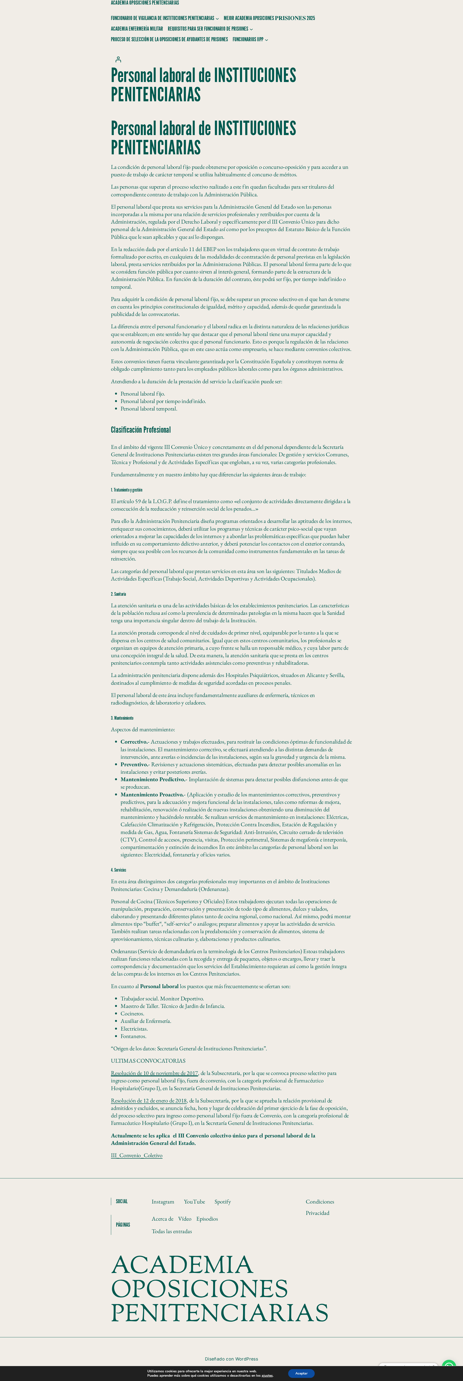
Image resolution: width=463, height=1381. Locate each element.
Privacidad (317, 1213)
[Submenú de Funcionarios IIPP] (266, 39)
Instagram (163, 1201)
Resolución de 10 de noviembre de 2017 (154, 1073)
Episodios (207, 1218)
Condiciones (320, 1201)
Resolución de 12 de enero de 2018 (149, 1100)
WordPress (246, 1358)
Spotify (223, 1201)
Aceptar (301, 1373)
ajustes (267, 1376)
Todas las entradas (172, 1231)
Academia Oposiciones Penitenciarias (145, 3)
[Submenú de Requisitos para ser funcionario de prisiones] (251, 29)
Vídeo (184, 1218)
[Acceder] (118, 59)
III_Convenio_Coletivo (137, 1155)
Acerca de (162, 1218)
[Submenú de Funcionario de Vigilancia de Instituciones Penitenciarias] (217, 18)
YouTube (194, 1201)
